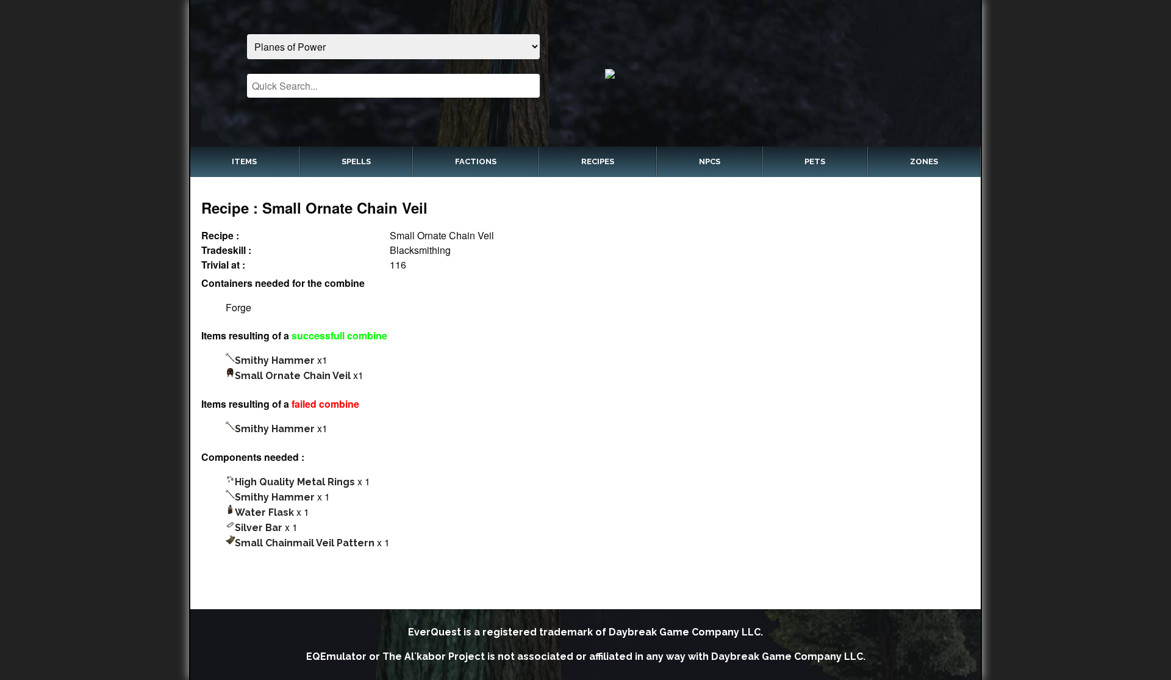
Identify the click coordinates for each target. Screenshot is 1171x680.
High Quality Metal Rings (295, 482)
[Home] (778, 73)
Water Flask (264, 512)
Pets (814, 161)
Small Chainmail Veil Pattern (304, 543)
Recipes (597, 161)
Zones (924, 161)
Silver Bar (258, 528)
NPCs (709, 161)
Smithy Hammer (275, 360)
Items (244, 161)
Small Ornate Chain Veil (293, 376)
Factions (475, 161)
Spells (356, 161)
